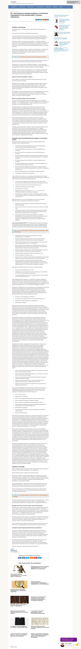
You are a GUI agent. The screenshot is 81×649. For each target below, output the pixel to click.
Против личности (31, 6)
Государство (14, 6)
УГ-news (13, 2)
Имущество (48, 6)
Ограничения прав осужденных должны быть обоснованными (60, 38)
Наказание (55, 6)
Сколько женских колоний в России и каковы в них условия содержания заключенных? (64, 43)
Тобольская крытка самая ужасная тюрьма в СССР (64, 33)
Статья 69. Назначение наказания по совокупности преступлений (61, 16)
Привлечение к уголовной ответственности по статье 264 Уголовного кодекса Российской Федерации (64, 27)
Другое (60, 6)
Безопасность (22, 6)
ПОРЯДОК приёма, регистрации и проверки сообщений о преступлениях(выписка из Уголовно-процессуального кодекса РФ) (62, 49)
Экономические (40, 6)
